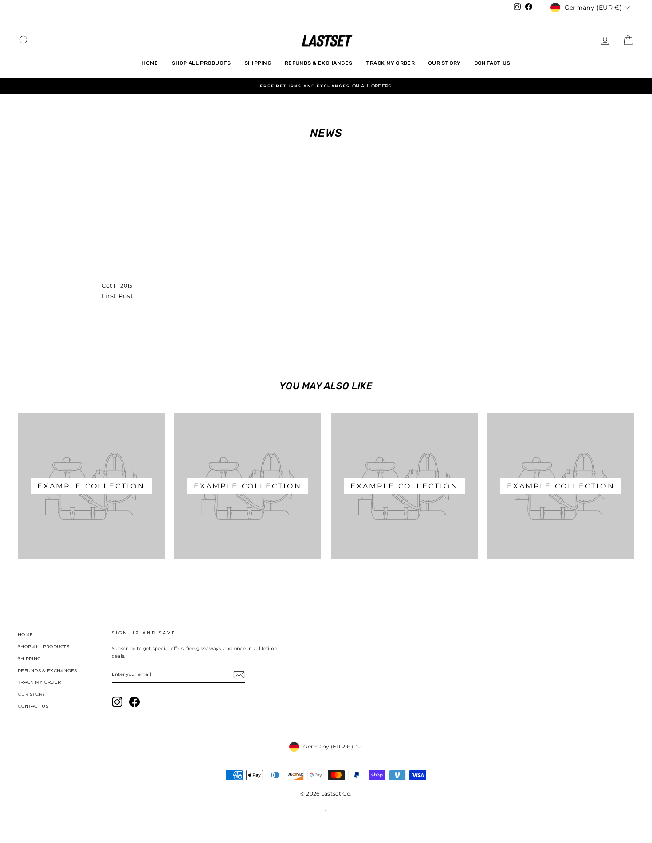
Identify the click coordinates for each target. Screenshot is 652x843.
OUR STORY (444, 63)
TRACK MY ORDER (390, 63)
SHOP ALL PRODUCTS (201, 63)
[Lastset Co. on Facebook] (134, 702)
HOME (149, 63)
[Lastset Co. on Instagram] (117, 702)
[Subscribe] (239, 675)
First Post (117, 296)
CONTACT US (492, 63)
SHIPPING (257, 63)
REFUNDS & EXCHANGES (319, 63)
